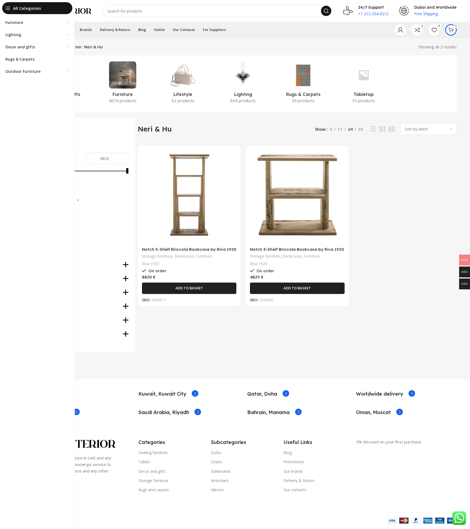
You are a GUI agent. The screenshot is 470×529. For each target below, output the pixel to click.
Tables (144, 461)
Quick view (232, 171)
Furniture (204, 256)
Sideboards (221, 471)
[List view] (373, 129)
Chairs (216, 461)
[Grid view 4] (392, 129)
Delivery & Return (298, 480)
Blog (287, 452)
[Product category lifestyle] (183, 84)
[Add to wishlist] (232, 183)
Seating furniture (153, 452)
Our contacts (294, 489)
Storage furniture (157, 256)
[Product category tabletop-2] (363, 84)
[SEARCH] (326, 11)
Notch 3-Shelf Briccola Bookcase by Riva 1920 (297, 249)
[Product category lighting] (243, 84)
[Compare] (232, 158)
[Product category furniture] (122, 84)
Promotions (293, 461)
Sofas (216, 452)
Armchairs (220, 480)
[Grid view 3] (382, 129)
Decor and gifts (152, 471)
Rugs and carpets (153, 489)
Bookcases (184, 256)
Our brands (293, 471)
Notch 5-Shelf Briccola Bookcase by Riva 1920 (189, 249)
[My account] (400, 29)
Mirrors (217, 489)
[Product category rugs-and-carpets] (303, 84)
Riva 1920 (150, 263)
